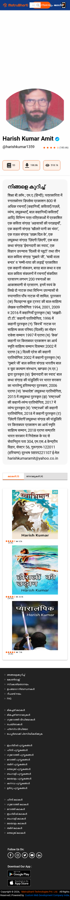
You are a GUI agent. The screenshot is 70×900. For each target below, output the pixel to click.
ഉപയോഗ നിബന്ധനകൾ (20, 689)
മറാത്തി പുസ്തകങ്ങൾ (18, 759)
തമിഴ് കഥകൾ (14, 828)
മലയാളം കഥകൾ (16, 823)
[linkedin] (39, 855)
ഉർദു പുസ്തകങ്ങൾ (17, 788)
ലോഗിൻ (59, 5)
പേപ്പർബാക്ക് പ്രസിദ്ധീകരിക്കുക (24, 733)
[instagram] (18, 855)
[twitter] (25, 855)
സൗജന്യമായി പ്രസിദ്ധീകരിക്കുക (42, 5)
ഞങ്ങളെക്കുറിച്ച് (16, 674)
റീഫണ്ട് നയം (14, 693)
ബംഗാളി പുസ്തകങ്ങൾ (19, 773)
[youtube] (32, 855)
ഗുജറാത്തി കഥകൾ (17, 804)
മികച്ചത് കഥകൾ (16, 710)
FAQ (9, 698)
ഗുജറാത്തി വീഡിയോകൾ (21, 719)
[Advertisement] (35, 52)
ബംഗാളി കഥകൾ (16, 818)
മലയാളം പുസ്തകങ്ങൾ (19, 778)
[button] (38, 5)
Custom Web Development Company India (47, 895)
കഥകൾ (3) (13, 476)
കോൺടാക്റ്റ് (13, 679)
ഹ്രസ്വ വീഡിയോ (17, 729)
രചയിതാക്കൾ (14, 724)
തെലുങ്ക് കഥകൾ (16, 832)
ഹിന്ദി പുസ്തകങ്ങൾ (17, 750)
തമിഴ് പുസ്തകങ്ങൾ (17, 764)
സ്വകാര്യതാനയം (18, 684)
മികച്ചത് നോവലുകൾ (18, 714)
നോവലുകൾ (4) (34, 476)
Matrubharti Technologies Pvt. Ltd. (40, 891)
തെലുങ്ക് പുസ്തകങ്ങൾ (18, 769)
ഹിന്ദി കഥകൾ (14, 799)
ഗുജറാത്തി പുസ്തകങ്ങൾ (20, 754)
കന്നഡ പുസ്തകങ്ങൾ (18, 783)
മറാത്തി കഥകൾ (16, 809)
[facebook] (10, 855)
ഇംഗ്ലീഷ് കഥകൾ (17, 813)
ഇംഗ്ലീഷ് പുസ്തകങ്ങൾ (19, 745)
